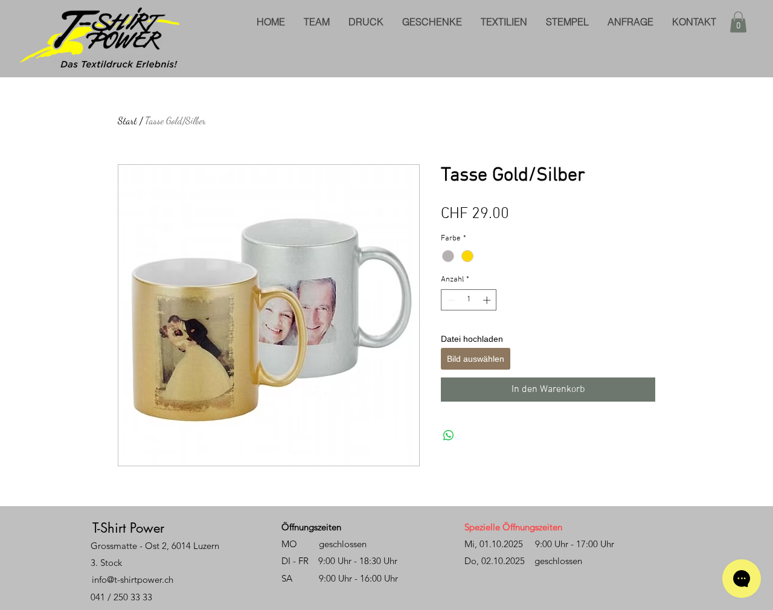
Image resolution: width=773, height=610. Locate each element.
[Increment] (488, 300)
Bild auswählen (475, 359)
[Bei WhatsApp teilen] (448, 435)
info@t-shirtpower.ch (132, 579)
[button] (738, 22)
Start (127, 120)
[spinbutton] (469, 300)
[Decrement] (450, 300)
